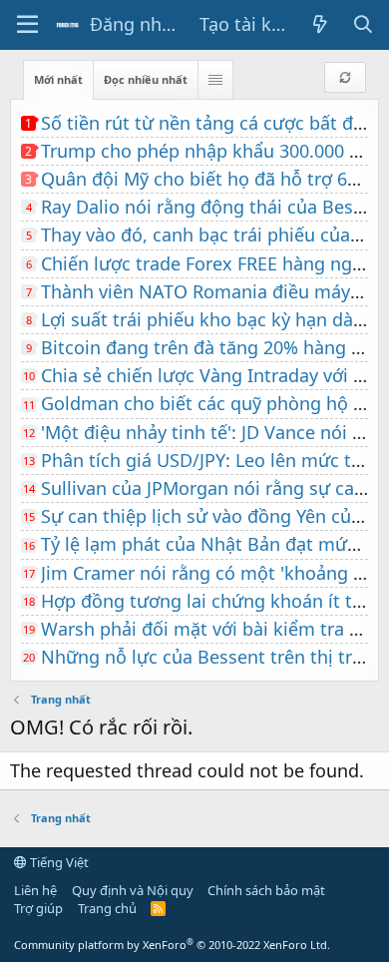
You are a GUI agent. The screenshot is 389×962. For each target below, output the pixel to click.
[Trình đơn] (27, 25)
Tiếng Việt (58, 862)
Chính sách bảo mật (266, 890)
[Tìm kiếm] (363, 24)
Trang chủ (107, 908)
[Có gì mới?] (320, 24)
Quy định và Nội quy (133, 890)
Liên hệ (35, 890)
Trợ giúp (38, 908)
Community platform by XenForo (172, 944)
